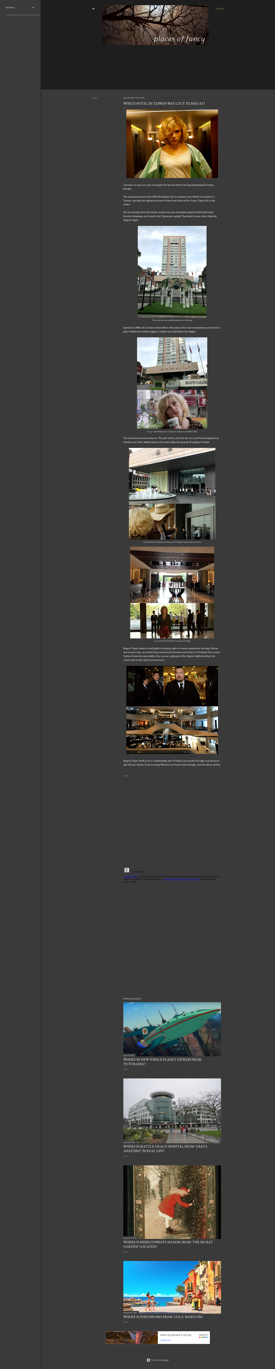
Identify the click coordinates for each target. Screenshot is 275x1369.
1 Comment (139, 98)
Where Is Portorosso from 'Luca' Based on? (163, 1316)
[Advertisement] (155, 66)
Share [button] (95, 98)
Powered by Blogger (160, 1360)
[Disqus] (172, 824)
